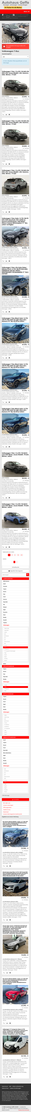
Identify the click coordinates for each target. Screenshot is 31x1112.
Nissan (5, 607)
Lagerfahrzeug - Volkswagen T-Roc (15, 92)
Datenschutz (5, 1088)
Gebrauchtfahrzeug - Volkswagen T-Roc (15, 474)
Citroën (5, 586)
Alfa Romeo (6, 581)
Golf (5, 634)
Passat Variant (7, 641)
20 (12, 555)
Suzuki (5, 620)
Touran (5, 660)
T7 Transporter (7, 728)
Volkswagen (6, 625)
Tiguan (5, 656)
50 (14, 555)
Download (6, 812)
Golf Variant (6, 635)
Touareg (5, 658)
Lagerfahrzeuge (7, 578)
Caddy (5, 715)
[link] (3, 114)
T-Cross (5, 645)
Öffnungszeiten (7, 807)
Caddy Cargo (6, 628)
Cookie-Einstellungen (15, 1088)
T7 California (6, 724)
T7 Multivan (6, 649)
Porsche (5, 612)
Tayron (5, 654)
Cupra (4, 589)
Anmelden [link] (16, 799)
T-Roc (5, 647)
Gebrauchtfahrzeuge (9, 737)
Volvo (4, 663)
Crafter (5, 632)
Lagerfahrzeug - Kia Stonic (15, 843)
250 (21, 555)
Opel (4, 609)
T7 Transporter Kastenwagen (9, 651)
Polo (5, 643)
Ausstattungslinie (7, 54)
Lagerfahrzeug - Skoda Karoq (15, 896)
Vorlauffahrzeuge (8, 666)
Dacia (4, 591)
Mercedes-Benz (7, 753)
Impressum (5, 1086)
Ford (4, 596)
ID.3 (5, 637)
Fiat (4, 594)
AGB (10, 1086)
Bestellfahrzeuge (8, 694)
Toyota (5, 622)
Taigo (5, 652)
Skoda (4, 617)
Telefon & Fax (6, 809)
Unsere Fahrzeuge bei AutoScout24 (12, 814)
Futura (5, 599)
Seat (4, 615)
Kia (4, 604)
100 (18, 555)
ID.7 (5, 639)
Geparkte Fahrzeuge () (16, 571)
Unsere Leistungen (8, 805)
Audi (4, 584)
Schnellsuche (15, 567)
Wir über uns (6, 803)
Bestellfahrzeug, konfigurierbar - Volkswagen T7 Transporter (15, 1053)
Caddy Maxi (6, 630)
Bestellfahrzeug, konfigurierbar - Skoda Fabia (15, 949)
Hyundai (5, 602)
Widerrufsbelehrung (17, 1086)
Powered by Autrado (23, 1110)
